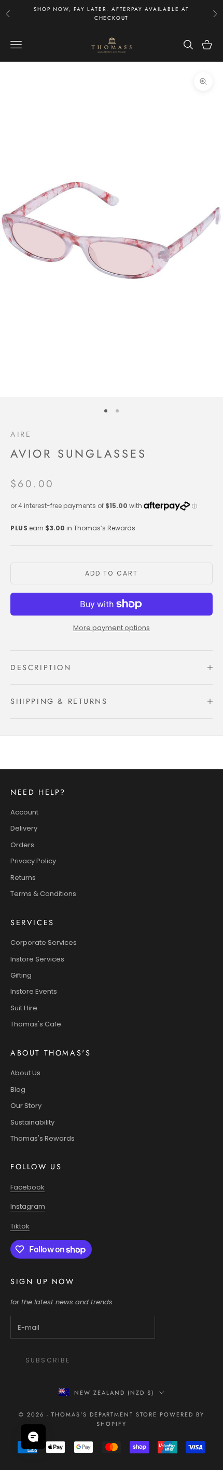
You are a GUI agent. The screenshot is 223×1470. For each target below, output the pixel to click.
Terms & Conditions (43, 894)
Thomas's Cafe (35, 1024)
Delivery (23, 828)
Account (24, 812)
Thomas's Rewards (42, 1138)
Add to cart (111, 573)
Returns (23, 878)
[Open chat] (33, 1436)
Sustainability (32, 1122)
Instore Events (33, 991)
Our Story (25, 1106)
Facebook (27, 1187)
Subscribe (47, 1360)
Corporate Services (43, 942)
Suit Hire (23, 1008)
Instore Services (37, 959)
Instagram (27, 1206)
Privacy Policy (33, 861)
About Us (25, 1073)
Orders (22, 845)
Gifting (21, 975)
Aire (20, 434)
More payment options (111, 628)
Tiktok (20, 1226)
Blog (17, 1089)
